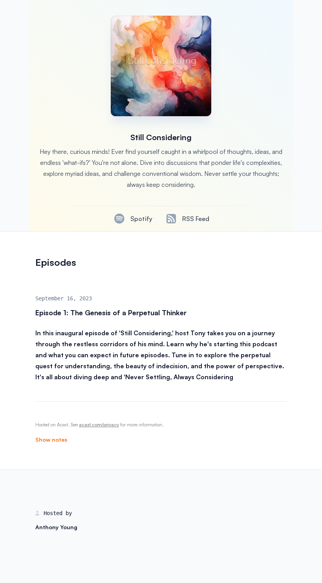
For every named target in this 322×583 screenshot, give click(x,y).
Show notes (51, 439)
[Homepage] (161, 66)
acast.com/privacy (99, 425)
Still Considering (161, 137)
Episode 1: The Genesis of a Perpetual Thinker (111, 312)
